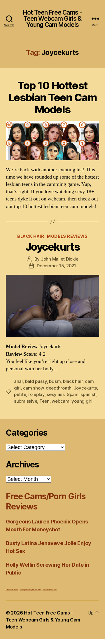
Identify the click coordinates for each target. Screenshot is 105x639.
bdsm (55, 381)
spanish (88, 394)
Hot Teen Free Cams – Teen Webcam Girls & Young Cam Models (43, 620)
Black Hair (30, 236)
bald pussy (36, 381)
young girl (81, 401)
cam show (33, 388)
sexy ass (55, 394)
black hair (73, 381)
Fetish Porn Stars (12, 590)
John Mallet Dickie (59, 259)
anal (18, 381)
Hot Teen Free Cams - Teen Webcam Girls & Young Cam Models (52, 18)
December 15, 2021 (56, 265)
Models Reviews (67, 236)
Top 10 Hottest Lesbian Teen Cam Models (52, 97)
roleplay (36, 394)
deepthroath (58, 388)
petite (20, 394)
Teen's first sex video (50, 590)
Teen (44, 401)
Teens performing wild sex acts (30, 590)
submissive (25, 401)
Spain (72, 394)
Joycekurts (52, 246)
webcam (60, 401)
